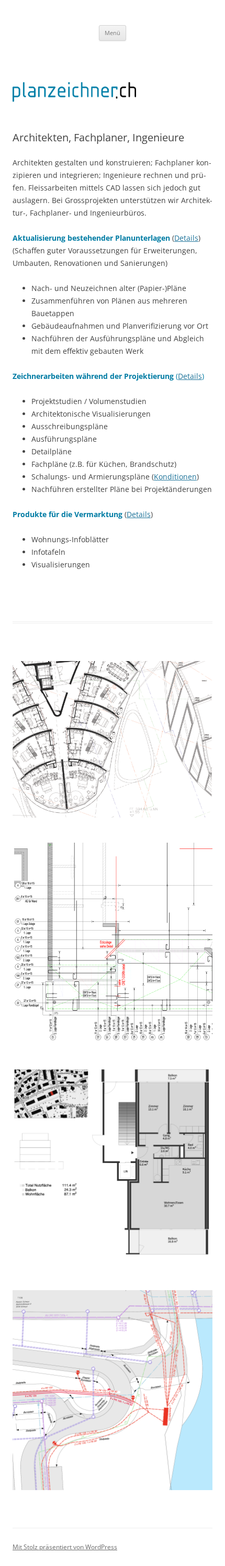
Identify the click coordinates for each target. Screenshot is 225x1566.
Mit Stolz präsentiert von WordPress (65, 1546)
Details (186, 238)
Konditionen (175, 477)
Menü (112, 33)
